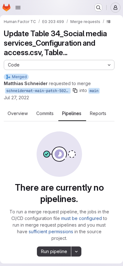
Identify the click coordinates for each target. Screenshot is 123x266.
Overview (18, 113)
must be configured (81, 218)
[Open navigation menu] (18, 8)
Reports (98, 113)
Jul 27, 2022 (16, 97)
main (94, 90)
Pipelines (71, 113)
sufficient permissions (51, 231)
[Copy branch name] (75, 90)
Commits (45, 113)
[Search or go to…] (98, 7)
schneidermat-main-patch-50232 (38, 90)
